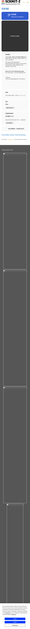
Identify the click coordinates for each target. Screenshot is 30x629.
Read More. (23, 119)
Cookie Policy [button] (7, 612)
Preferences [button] (13, 614)
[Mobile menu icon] (27, 2)
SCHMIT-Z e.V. (9, 116)
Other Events (9, 107)
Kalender (11, 128)
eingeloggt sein (10, 139)
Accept (15, 618)
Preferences (15, 625)
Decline (15, 622)
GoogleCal (20, 128)
